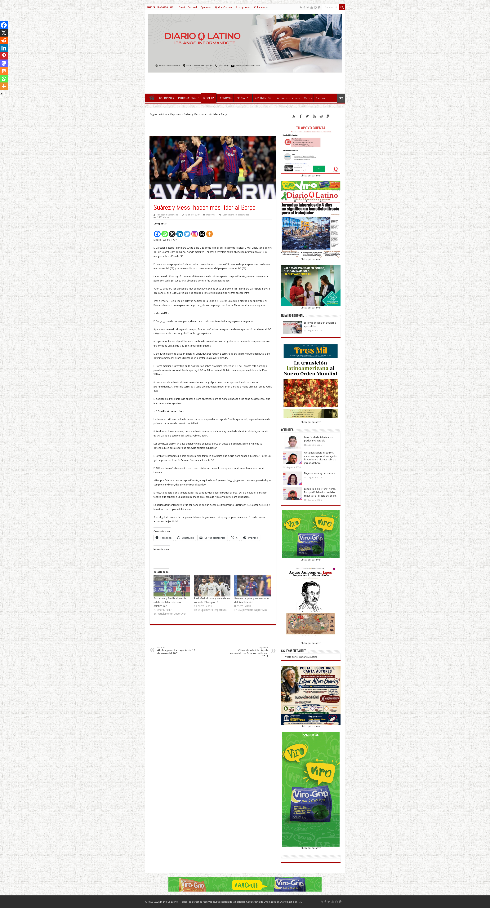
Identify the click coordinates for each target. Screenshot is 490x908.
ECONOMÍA (225, 98)
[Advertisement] (245, 81)
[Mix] (4, 71)
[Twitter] (307, 7)
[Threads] (202, 231)
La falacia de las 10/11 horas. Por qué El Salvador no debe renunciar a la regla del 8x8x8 (320, 492)
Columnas (259, 7)
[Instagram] (194, 231)
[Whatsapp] (164, 231)
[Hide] (1, 93)
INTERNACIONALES (188, 98)
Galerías (320, 98)
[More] (209, 231)
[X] (172, 231)
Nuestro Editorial (188, 7)
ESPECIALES (242, 98)
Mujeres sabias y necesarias (319, 473)
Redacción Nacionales (167, 215)
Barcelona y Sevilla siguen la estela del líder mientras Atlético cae (170, 602)
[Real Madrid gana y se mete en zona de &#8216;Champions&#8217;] (212, 585)
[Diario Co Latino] (245, 42)
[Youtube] (311, 7)
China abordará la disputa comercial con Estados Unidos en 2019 (249, 652)
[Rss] (300, 7)
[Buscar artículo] (342, 7)
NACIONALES (166, 98)
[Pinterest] (4, 56)
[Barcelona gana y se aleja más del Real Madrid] (252, 585)
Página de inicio (158, 114)
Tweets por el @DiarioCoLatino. (300, 656)
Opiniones (206, 7)
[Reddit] (4, 40)
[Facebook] (304, 7)
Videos (308, 98)
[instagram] (315, 7)
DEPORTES (209, 98)
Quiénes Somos (223, 7)
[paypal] (319, 7)
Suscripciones (243, 7)
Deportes (175, 114)
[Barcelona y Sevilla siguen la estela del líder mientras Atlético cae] (172, 585)
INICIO (152, 98)
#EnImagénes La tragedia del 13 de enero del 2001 (176, 650)
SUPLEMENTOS (263, 98)
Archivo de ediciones (288, 98)
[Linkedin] (179, 231)
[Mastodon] (4, 63)
